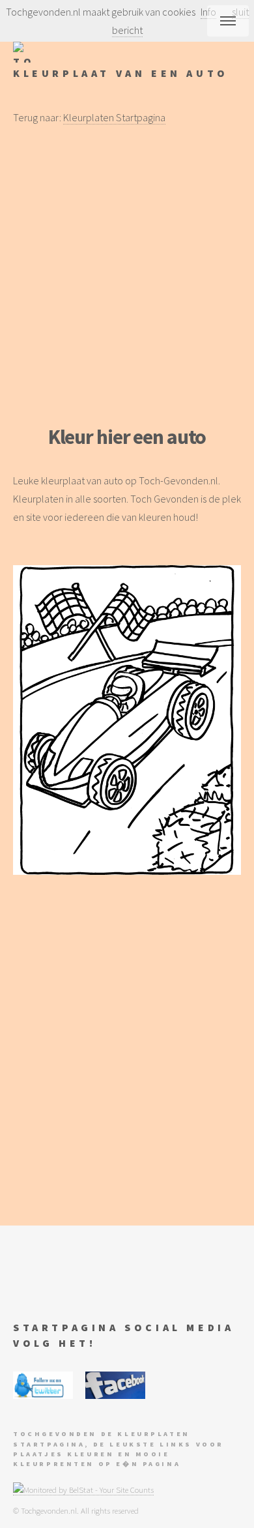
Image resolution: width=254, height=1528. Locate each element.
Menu (228, 21)
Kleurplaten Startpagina (114, 117)
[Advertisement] (127, 276)
